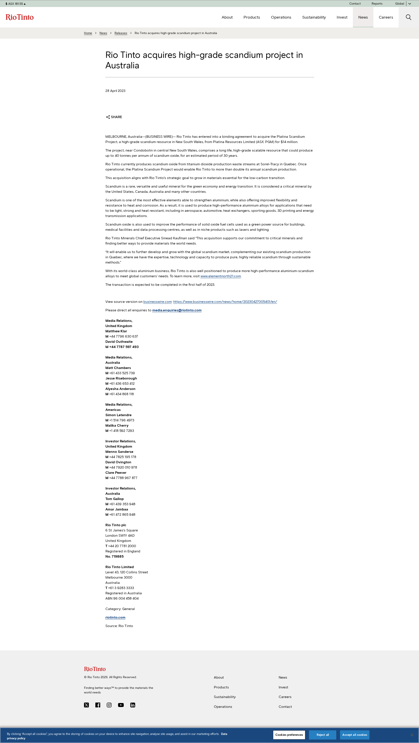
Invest (283, 687)
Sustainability (225, 697)
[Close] (412, 735)
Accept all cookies (354, 734)
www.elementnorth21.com (221, 276)
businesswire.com (157, 302)
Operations (223, 707)
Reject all (323, 734)
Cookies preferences (289, 734)
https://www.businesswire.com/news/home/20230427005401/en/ (225, 302)
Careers (285, 697)
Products (221, 687)
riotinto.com (115, 617)
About (219, 677)
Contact (285, 707)
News (283, 677)
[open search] (409, 17)
